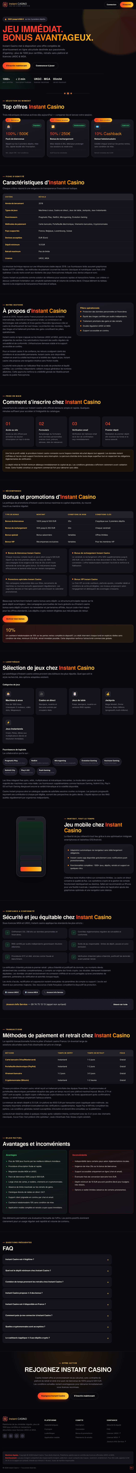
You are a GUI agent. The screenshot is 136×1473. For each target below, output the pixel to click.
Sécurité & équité (114, 1425)
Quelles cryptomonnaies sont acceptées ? (25, 1326)
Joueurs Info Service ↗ (116, 1441)
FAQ (108, 1429)
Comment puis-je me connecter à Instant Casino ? (28, 1315)
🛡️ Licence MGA (31, 992)
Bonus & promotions (84, 1433)
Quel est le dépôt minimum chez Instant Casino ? (28, 1270)
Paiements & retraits (84, 1437)
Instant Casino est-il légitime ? (19, 1259)
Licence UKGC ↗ (114, 1433)
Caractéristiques (51, 1425)
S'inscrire (127, 4)
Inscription (80, 1425)
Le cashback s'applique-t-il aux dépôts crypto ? (27, 1338)
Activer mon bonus (15, 619)
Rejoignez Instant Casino (53, 1396)
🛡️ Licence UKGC (12, 992)
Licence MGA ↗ (113, 1437)
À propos (48, 1429)
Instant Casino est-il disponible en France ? (25, 1304)
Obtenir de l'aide (120, 1004)
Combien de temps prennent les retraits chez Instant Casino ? (34, 1282)
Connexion (111, 4)
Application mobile (52, 1437)
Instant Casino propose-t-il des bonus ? (23, 1293)
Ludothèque (49, 1433)
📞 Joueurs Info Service (53, 992)
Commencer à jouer (45, 65)
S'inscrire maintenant (16, 65)
